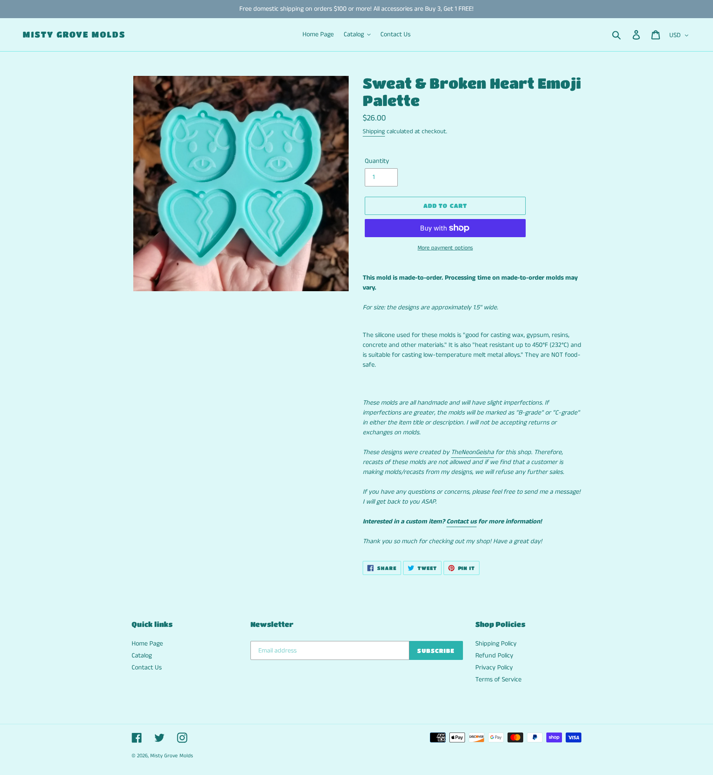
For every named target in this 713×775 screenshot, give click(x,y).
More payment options (445, 248)
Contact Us (147, 667)
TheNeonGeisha (472, 452)
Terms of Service (498, 679)
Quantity (377, 161)
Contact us (461, 521)
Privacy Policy (494, 667)
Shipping (374, 131)
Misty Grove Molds (74, 34)
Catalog (142, 655)
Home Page (147, 643)
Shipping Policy (496, 643)
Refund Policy (494, 655)
